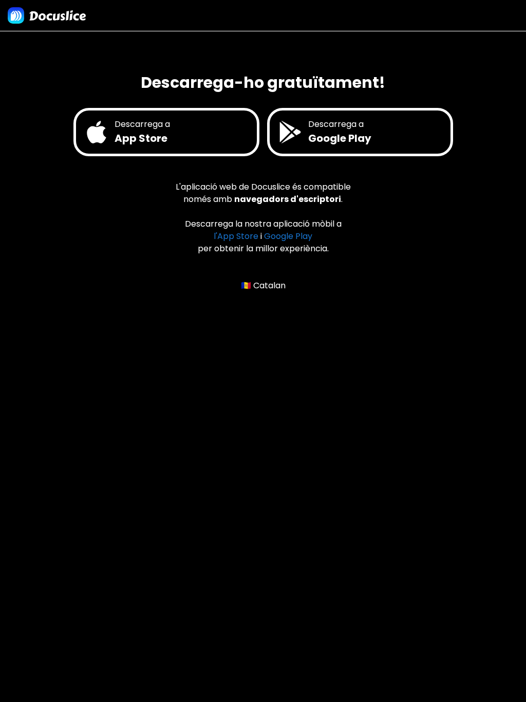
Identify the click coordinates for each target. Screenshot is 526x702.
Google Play (288, 236)
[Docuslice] (47, 15)
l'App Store (236, 236)
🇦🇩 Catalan (263, 285)
